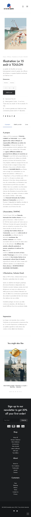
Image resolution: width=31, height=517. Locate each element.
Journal (15, 470)
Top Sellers (15, 453)
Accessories (15, 444)
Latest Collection (15, 448)
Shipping (15, 485)
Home (4, 57)
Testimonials (15, 468)
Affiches (9, 57)
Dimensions (6, 79)
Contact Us (15, 492)
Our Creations (15, 466)
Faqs (15, 483)
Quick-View (26, 349)
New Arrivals (15, 446)
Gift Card (15, 451)
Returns (15, 487)
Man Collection (15, 442)
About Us (15, 464)
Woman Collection (15, 440)
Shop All (15, 437)
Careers (15, 472)
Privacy (15, 494)
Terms (15, 490)
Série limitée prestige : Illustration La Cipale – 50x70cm (15, 386)
